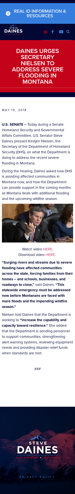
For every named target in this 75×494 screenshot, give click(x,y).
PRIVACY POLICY (37, 477)
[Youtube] (61, 32)
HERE (47, 249)
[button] (45, 32)
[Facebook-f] (52, 32)
